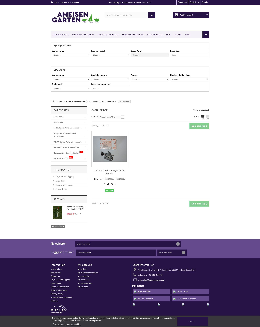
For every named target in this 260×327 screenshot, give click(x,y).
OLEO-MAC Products (108, 34)
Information (62, 169)
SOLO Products (155, 34)
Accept (192, 321)
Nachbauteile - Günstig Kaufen (68, 152)
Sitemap (54, 301)
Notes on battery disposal (61, 297)
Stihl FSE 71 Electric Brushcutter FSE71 (76, 207)
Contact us (182, 2)
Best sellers (56, 273)
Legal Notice (60, 181)
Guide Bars (58, 122)
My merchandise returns (88, 273)
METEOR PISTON (62, 158)
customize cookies (73, 324)
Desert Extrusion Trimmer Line (66, 147)
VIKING (178, 34)
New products (56, 269)
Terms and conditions (64, 185)
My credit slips (84, 276)
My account (85, 264)
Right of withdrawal (59, 290)
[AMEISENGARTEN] (76, 17)
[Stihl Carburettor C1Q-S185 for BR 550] (110, 149)
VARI (187, 34)
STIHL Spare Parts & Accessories (67, 128)
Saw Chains (58, 117)
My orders (82, 269)
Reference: (98, 179)
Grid (203, 119)
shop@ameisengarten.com (153, 280)
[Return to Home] (53, 101)
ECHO (168, 34)
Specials (59, 199)
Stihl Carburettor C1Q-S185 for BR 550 (109, 172)
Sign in (205, 2)
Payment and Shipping (64, 177)
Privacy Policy (61, 189)
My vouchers (83, 287)
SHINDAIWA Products (132, 34)
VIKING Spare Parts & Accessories (67, 142)
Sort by (94, 117)
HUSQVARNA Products (83, 34)
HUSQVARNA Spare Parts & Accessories (65, 134)
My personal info (85, 283)
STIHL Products (61, 34)
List (208, 119)
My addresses (83, 280)
